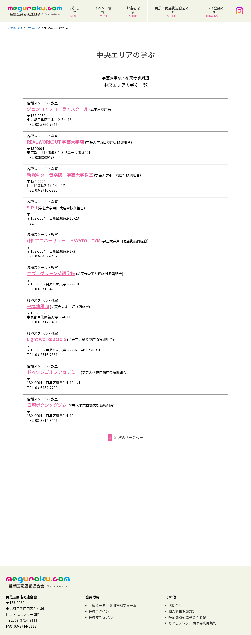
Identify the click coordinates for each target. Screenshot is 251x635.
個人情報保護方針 (182, 611)
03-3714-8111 (26, 620)
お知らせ (74, 11)
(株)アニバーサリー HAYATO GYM (63, 240)
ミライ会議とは (213, 11)
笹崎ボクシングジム (47, 405)
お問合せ (175, 605)
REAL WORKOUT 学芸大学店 (55, 141)
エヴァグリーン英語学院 (51, 273)
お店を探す (133, 11)
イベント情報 (103, 11)
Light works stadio (46, 339)
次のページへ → (130, 437)
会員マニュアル (100, 617)
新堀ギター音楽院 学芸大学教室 (60, 174)
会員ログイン (98, 611)
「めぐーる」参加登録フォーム (112, 605)
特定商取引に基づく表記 (187, 617)
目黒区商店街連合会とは (172, 11)
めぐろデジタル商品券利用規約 (192, 623)
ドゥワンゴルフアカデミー (53, 372)
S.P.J (32, 207)
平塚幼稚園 (38, 306)
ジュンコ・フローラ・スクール (57, 109)
